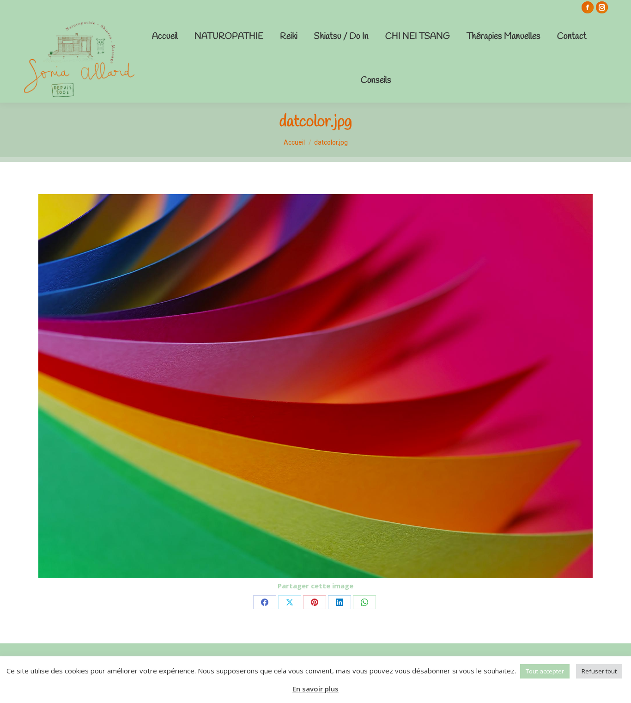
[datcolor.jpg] (315, 386)
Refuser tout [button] (599, 671)
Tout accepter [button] (545, 671)
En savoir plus (315, 688)
